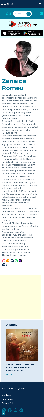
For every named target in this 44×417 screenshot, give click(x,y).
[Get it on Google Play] (32, 33)
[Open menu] (40, 4)
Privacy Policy (8, 403)
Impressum (7, 399)
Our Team (6, 395)
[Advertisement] (22, 297)
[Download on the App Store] (11, 33)
